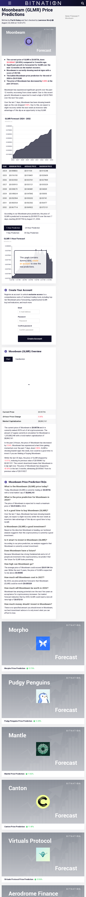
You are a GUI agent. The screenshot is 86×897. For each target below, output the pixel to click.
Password (21, 317)
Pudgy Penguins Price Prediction (18, 721)
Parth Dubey (15, 20)
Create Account (34, 339)
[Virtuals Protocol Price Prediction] (43, 854)
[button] (82, 3)
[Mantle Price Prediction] (43, 749)
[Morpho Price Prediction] (43, 643)
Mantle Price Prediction (14, 774)
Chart (8, 359)
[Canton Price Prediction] (43, 802)
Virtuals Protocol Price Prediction (18, 879)
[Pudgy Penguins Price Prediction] (43, 696)
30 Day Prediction (31, 233)
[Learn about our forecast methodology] (53, 20)
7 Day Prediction (12, 233)
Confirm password (25, 326)
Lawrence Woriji (45, 20)
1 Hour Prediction (13, 228)
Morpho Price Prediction (14, 668)
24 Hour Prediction (32, 228)
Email (20, 308)
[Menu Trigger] (9, 3)
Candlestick (20, 359)
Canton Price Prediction (14, 827)
